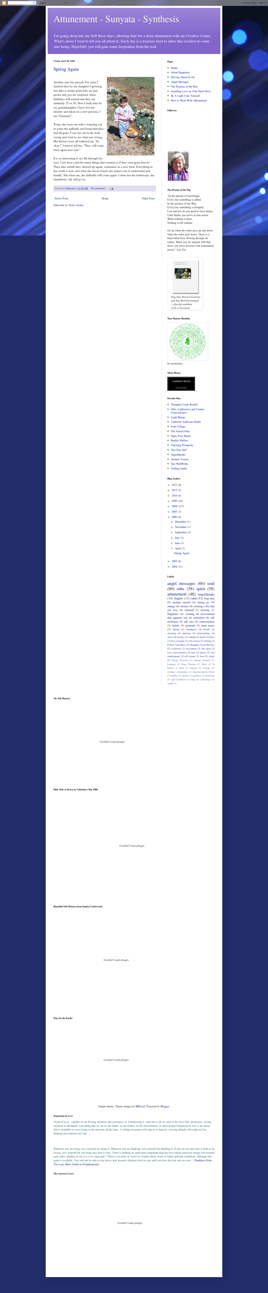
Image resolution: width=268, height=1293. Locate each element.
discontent (191, 648)
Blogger (164, 1106)
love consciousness (177, 652)
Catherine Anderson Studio (186, 422)
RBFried (140, 1106)
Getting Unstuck (202, 660)
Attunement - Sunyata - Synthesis (116, 18)
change (171, 606)
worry (211, 656)
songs (193, 679)
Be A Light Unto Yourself (185, 96)
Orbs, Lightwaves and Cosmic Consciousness (187, 410)
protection (209, 675)
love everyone (177, 641)
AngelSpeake (178, 454)
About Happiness (180, 72)
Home (105, 198)
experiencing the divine (203, 671)
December (181, 521)
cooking (192, 637)
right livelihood (178, 679)
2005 (175, 561)
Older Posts (148, 198)
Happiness (173, 614)
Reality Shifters (179, 440)
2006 (175, 517)
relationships (203, 633)
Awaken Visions (180, 459)
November (181, 527)
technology (206, 679)
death (202, 637)
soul (210, 583)
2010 (175, 495)
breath (206, 629)
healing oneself (182, 602)
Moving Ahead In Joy (183, 77)
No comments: (98, 188)
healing (174, 675)
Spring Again (66, 69)
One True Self (179, 450)
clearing (205, 610)
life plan (206, 648)
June (178, 543)
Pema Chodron (188, 664)
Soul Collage (178, 426)
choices (184, 606)
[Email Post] (111, 188)
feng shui (209, 598)
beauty (180, 637)
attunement (177, 594)
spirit (200, 588)
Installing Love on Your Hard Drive (191, 91)
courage (206, 667)
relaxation (198, 617)
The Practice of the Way (184, 86)
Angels (178, 598)
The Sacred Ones (180, 431)
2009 (175, 501)
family (175, 625)
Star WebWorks (179, 464)
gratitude (190, 625)
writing (207, 641)
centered (189, 610)
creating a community (177, 671)
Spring (176, 629)
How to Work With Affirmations (189, 100)
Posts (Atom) (76, 205)
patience (197, 675)
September (181, 532)
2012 (175, 485)
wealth (170, 683)
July (177, 538)
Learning (171, 664)
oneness (185, 675)
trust (202, 656)
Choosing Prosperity (182, 445)
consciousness (206, 621)
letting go (203, 602)
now (193, 652)
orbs (180, 588)
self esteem (194, 641)
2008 (175, 506)
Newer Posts (61, 198)
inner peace (207, 625)
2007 (175, 511)
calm (194, 598)
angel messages (181, 583)
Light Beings (178, 417)
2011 (175, 490)
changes (193, 667)
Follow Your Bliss (176, 644)
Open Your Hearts (181, 436)
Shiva (204, 664)
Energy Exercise (180, 660)
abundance (191, 629)
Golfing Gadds (179, 468)
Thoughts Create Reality (184, 404)
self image (189, 656)
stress (170, 637)
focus (211, 637)
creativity (176, 648)
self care (189, 621)
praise (203, 652)
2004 (175, 566)
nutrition (186, 633)
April (178, 548)
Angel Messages (180, 82)
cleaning (171, 633)
